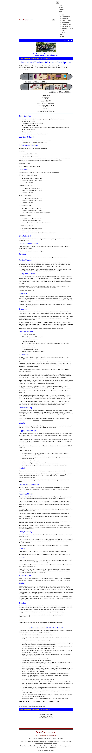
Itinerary (28, 58)
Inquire (48, 58)
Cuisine (33, 58)
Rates (44, 58)
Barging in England (56, 746)
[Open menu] (53, 20)
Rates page (68, 580)
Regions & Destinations (54, 741)
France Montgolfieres (47, 420)
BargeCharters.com (26, 20)
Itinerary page (58, 580)
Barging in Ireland (34, 746)
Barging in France (24, 746)
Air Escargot (36, 420)
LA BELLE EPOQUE (23, 706)
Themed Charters (66, 741)
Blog (45, 738)
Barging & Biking (48, 743)
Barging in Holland (66, 746)
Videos (55, 743)
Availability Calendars (41, 741)
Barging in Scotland (45, 746)
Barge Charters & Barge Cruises (46, 750)
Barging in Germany (51, 747)
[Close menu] (57, 2)
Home (21, 58)
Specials (40, 738)
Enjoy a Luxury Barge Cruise (28, 741)
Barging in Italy (40, 747)
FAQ (52, 738)
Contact (60, 738)
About (55, 738)
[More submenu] (63, 15)
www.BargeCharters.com (46, 717)
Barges (35, 738)
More (48, 738)
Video (41, 58)
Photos (37, 58)
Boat (25, 58)
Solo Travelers (39, 743)
